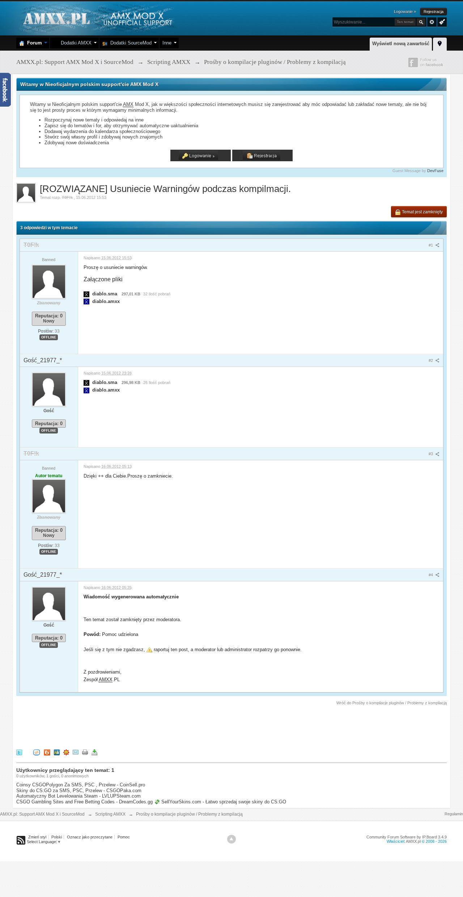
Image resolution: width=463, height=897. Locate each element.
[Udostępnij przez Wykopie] (36, 752)
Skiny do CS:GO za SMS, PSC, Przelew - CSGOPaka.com (78, 790)
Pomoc (124, 837)
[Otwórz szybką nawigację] (440, 43)
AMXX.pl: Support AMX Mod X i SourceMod (42, 814)
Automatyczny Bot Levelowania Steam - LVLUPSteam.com (78, 796)
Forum (33, 43)
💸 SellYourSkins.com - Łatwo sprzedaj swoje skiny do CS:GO (220, 801)
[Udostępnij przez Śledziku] (57, 752)
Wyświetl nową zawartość (400, 43)
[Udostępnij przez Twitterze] (19, 752)
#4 (431, 575)
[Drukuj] (85, 752)
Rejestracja (433, 11)
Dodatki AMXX (75, 43)
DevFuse (435, 170)
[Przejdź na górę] (231, 839)
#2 (431, 360)
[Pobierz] (94, 752)
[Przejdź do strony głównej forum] (96, 18)
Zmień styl (37, 837)
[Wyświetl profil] (49, 281)
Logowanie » (405, 11)
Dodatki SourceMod (129, 43)
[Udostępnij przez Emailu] (75, 752)
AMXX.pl (413, 841)
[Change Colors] (441, 21)
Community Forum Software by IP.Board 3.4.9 (406, 837)
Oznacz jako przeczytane (89, 837)
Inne (166, 43)
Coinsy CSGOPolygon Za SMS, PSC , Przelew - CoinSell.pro (80, 784)
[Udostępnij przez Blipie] (47, 752)
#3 (431, 454)
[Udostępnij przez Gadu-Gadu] (66, 752)
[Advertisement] (148, 726)
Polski (56, 837)
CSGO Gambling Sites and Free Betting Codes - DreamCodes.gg (84, 801)
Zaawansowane (432, 22)
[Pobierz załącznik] (86, 293)
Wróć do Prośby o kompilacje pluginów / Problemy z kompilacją (391, 703)
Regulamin (454, 814)
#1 (431, 245)
